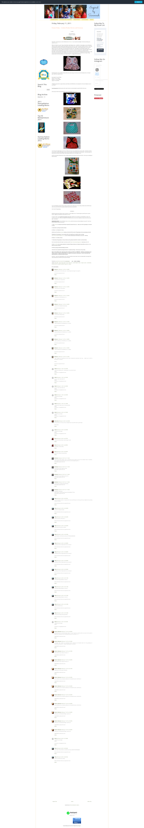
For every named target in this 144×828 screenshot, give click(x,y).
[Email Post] (72, 261)
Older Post (89, 801)
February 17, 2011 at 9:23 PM (66, 677)
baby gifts (57, 262)
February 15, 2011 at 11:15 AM (64, 489)
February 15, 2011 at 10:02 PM (62, 516)
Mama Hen (56, 421)
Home (72, 801)
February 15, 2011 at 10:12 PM (62, 595)
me (55, 229)
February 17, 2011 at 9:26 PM (66, 703)
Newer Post (55, 801)
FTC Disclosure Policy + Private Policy (65, 19)
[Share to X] (76, 261)
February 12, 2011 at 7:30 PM (62, 412)
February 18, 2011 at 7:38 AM (62, 738)
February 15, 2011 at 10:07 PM (62, 534)
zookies (69, 264)
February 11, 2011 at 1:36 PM (64, 304)
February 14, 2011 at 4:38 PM (62, 445)
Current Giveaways (85, 19)
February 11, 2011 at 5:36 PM (62, 394)
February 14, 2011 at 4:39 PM (62, 451)
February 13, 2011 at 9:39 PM (62, 429)
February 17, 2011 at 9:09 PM (66, 631)
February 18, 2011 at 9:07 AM (62, 756)
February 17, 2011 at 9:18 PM (66, 641)
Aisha (55, 438)
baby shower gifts (62, 262)
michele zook (54, 264)
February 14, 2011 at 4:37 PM (62, 438)
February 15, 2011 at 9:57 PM (62, 498)
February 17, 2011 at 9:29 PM (66, 721)
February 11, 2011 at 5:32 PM (62, 368)
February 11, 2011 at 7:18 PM (62, 403)
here (56, 42)
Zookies (70, 41)
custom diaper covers (77, 262)
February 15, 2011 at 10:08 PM (62, 543)
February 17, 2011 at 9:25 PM (66, 694)
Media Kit (91, 19)
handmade (89, 262)
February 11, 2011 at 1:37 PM (64, 321)
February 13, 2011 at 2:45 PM (64, 421)
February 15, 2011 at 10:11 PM (62, 578)
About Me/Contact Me (54, 19)
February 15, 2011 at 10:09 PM (62, 560)
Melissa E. (56, 269)
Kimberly (56, 458)
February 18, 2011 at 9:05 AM (62, 748)
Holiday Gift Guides (77, 19)
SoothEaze (56, 244)
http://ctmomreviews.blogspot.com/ (58, 235)
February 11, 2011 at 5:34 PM (62, 377)
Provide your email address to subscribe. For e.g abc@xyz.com (100, 46)
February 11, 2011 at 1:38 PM (64, 330)
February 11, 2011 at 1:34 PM (64, 269)
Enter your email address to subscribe (100, 39)
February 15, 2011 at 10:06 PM (62, 525)
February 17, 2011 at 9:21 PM (66, 668)
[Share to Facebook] (78, 261)
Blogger (79, 825)
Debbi (55, 368)
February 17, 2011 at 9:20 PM (66, 659)
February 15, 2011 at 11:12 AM (64, 474)
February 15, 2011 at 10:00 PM (62, 508)
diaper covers (84, 262)
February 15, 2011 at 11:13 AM (64, 482)
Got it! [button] (138, 2)
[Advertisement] (72, 790)
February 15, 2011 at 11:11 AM (64, 458)
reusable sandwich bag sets (62, 264)
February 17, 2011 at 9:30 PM (66, 729)
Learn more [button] (38, 2)
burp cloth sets (69, 262)
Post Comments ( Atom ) (74, 805)
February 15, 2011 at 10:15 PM (62, 612)
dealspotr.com (72, 815)
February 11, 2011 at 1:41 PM (64, 356)
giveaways (61, 232)
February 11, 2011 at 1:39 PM (64, 347)
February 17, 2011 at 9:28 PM (66, 712)
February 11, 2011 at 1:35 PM (64, 286)
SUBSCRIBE (100, 50)
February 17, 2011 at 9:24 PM (66, 686)
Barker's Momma (57, 631)
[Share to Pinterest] (79, 261)
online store (75, 91)
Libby (55, 498)
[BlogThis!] (75, 261)
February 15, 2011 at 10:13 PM (62, 604)
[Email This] (74, 261)
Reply (55, 274)
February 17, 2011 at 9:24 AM (62, 621)
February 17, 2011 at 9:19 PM (66, 651)
